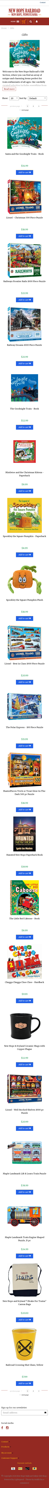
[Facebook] (2, 1428)
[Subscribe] (45, 1412)
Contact (42, 2)
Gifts (12, 28)
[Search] (31, 21)
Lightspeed (19, 1479)
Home (4, 28)
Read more (9, 89)
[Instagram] (7, 1428)
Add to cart (23, 172)
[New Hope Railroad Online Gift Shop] (24, 12)
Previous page (15, 106)
